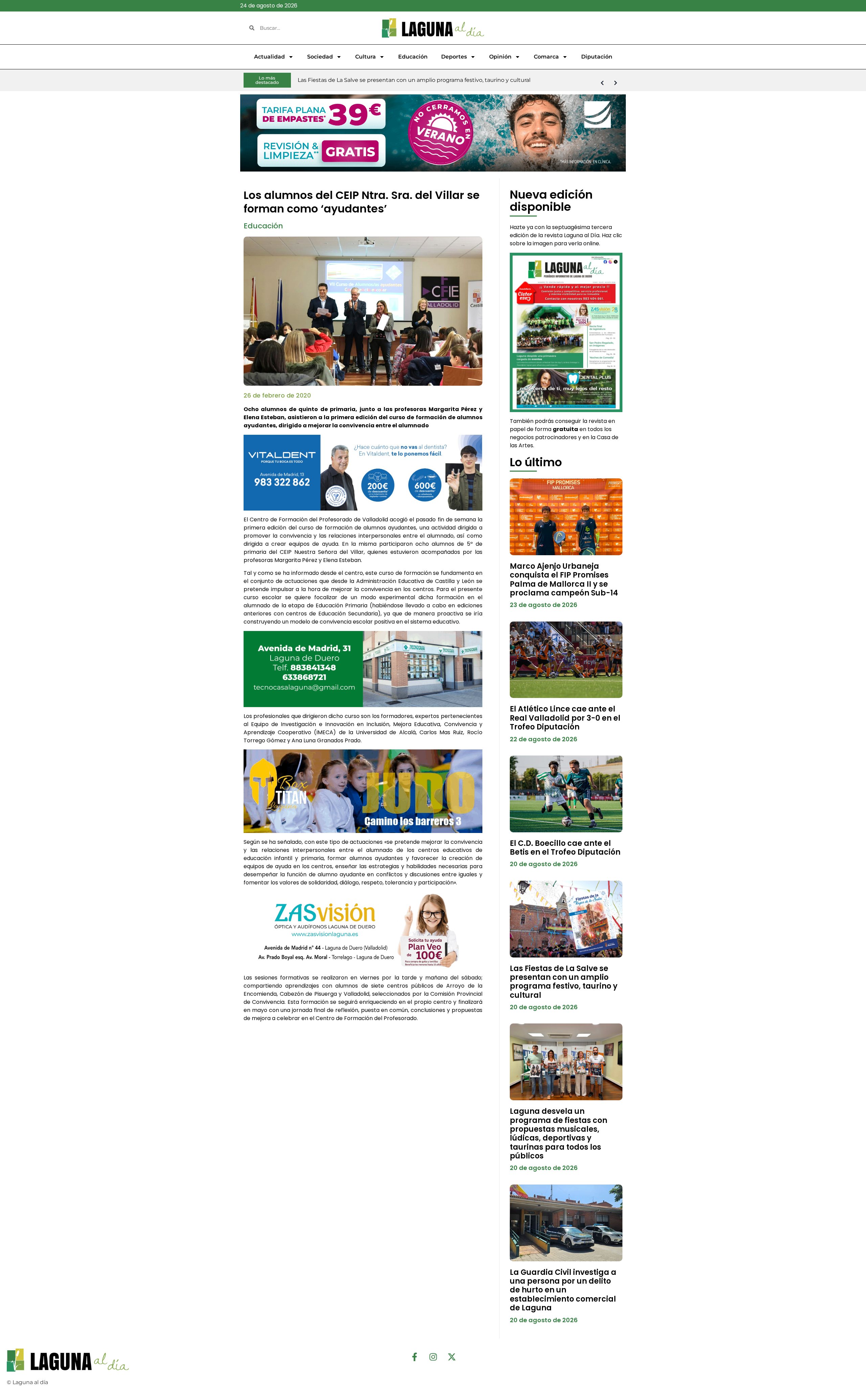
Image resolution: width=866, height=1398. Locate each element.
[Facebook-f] (414, 1357)
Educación (413, 56)
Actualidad (269, 56)
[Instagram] (433, 1357)
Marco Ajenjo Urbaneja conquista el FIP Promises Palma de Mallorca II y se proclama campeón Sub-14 (564, 579)
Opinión (500, 56)
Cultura (365, 56)
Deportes (454, 56)
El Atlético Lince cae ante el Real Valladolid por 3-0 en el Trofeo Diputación (565, 718)
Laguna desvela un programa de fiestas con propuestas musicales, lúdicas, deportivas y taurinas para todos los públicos (558, 1133)
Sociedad (320, 56)
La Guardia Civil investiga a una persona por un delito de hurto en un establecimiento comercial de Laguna (563, 1290)
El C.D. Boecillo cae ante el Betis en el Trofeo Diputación (565, 847)
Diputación (596, 56)
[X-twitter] (451, 1357)
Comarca (546, 56)
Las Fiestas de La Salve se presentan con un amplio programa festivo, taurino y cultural (563, 981)
